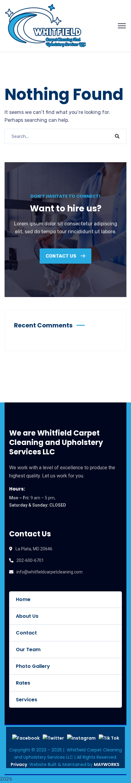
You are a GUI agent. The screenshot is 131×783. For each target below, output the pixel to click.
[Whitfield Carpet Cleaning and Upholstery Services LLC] (46, 25)
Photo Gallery (33, 666)
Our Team (28, 649)
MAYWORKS (106, 764)
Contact (26, 632)
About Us (27, 616)
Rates (23, 682)
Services (26, 699)
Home (23, 599)
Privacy (19, 764)
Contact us (61, 256)
